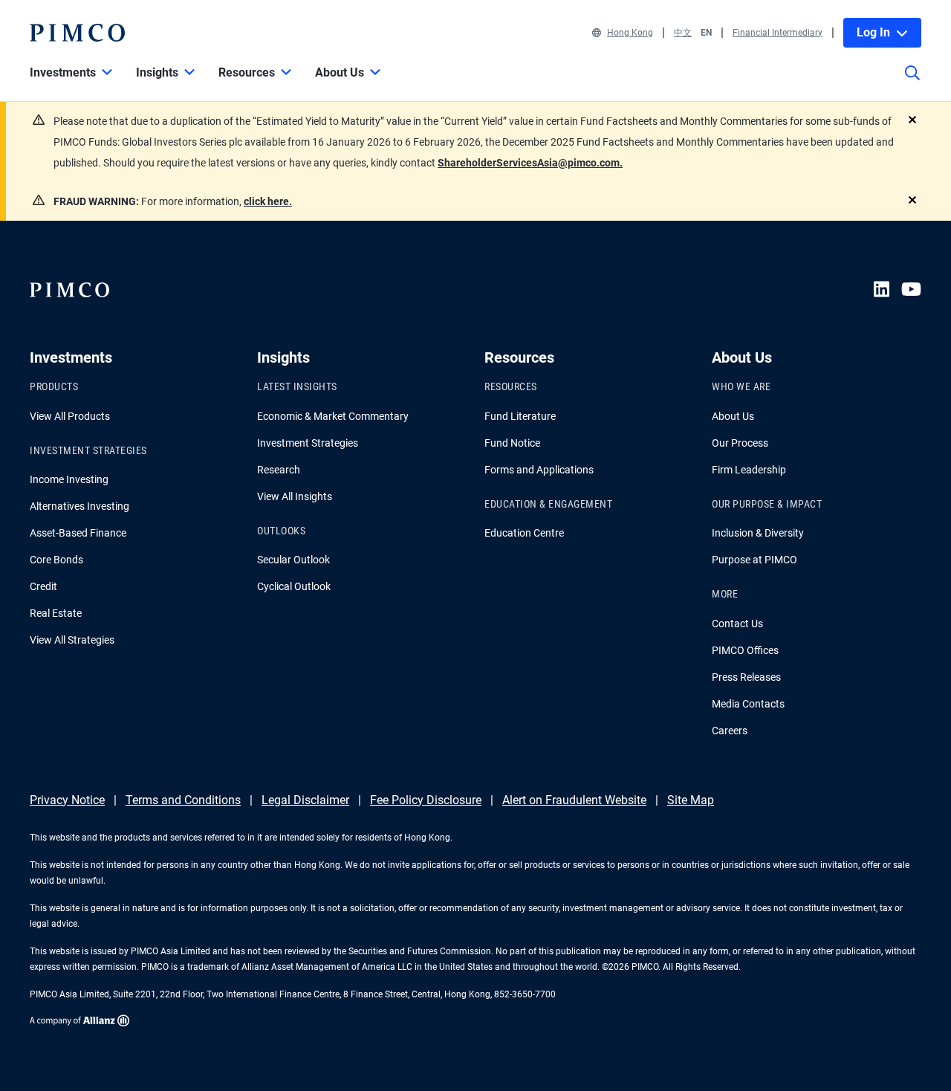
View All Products (70, 416)
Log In (873, 32)
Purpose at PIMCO (754, 560)
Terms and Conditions (183, 800)
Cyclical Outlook (294, 586)
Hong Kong (630, 32)
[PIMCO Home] (77, 33)
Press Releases (746, 677)
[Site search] (912, 83)
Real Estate (56, 613)
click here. (268, 201)
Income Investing (69, 479)
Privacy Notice (67, 800)
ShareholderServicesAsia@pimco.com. (530, 163)
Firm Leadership (749, 470)
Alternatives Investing (79, 506)
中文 (683, 32)
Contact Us (737, 623)
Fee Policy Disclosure (425, 800)
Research (278, 470)
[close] (912, 120)
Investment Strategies (307, 443)
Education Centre (524, 533)
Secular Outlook (293, 560)
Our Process (740, 443)
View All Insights (294, 496)
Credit (43, 586)
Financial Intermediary (777, 32)
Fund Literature (520, 416)
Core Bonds (56, 560)
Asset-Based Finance (78, 533)
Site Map (690, 800)
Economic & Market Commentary (333, 416)
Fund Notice (512, 443)
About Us (733, 416)
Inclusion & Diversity (758, 533)
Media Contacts (748, 704)
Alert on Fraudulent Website (574, 800)
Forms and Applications (539, 470)
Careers (729, 730)
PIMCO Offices (745, 650)
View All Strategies (72, 640)
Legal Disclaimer (305, 800)
